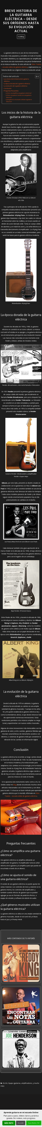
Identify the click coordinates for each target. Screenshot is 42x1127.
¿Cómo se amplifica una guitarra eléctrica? (18, 93)
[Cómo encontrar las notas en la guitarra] (21, 1023)
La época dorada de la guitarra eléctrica (17, 84)
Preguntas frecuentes (11, 91)
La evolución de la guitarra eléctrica (15, 86)
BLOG (5, 1083)
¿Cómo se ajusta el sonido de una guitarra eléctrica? (18, 96)
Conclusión (7, 88)
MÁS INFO (8, 1123)
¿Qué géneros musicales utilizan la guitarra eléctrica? (19, 100)
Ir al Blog (21, 37)
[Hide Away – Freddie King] (21, 980)
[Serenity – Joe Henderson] (21, 1066)
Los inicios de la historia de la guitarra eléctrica (16, 80)
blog (14, 785)
